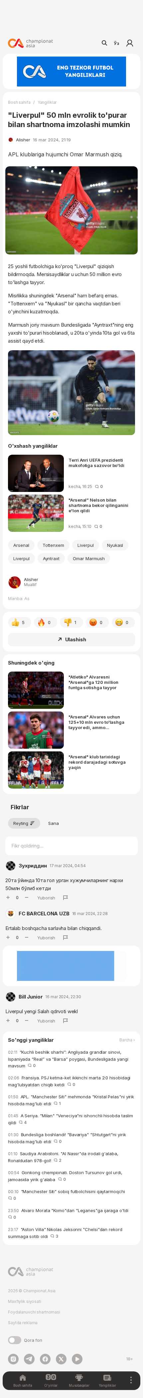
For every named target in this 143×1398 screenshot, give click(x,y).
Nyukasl (115, 545)
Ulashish (75, 639)
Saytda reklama (23, 1322)
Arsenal (21, 545)
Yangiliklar (47, 102)
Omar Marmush (88, 558)
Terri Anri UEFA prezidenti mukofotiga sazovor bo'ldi (96, 462)
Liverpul (85, 545)
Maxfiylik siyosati (24, 1301)
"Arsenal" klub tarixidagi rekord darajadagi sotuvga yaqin (97, 762)
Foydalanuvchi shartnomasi (34, 1312)
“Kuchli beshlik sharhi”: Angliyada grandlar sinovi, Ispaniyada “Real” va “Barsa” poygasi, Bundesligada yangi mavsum (68, 1058)
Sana (53, 823)
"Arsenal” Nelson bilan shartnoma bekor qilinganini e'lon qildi (98, 505)
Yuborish (46, 897)
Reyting (20, 823)
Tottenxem (54, 545)
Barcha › (127, 1040)
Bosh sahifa (19, 102)
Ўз (116, 43)
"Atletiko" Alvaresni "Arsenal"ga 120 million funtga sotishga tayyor (93, 682)
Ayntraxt (51, 558)
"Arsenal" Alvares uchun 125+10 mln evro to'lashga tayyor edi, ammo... (96, 722)
